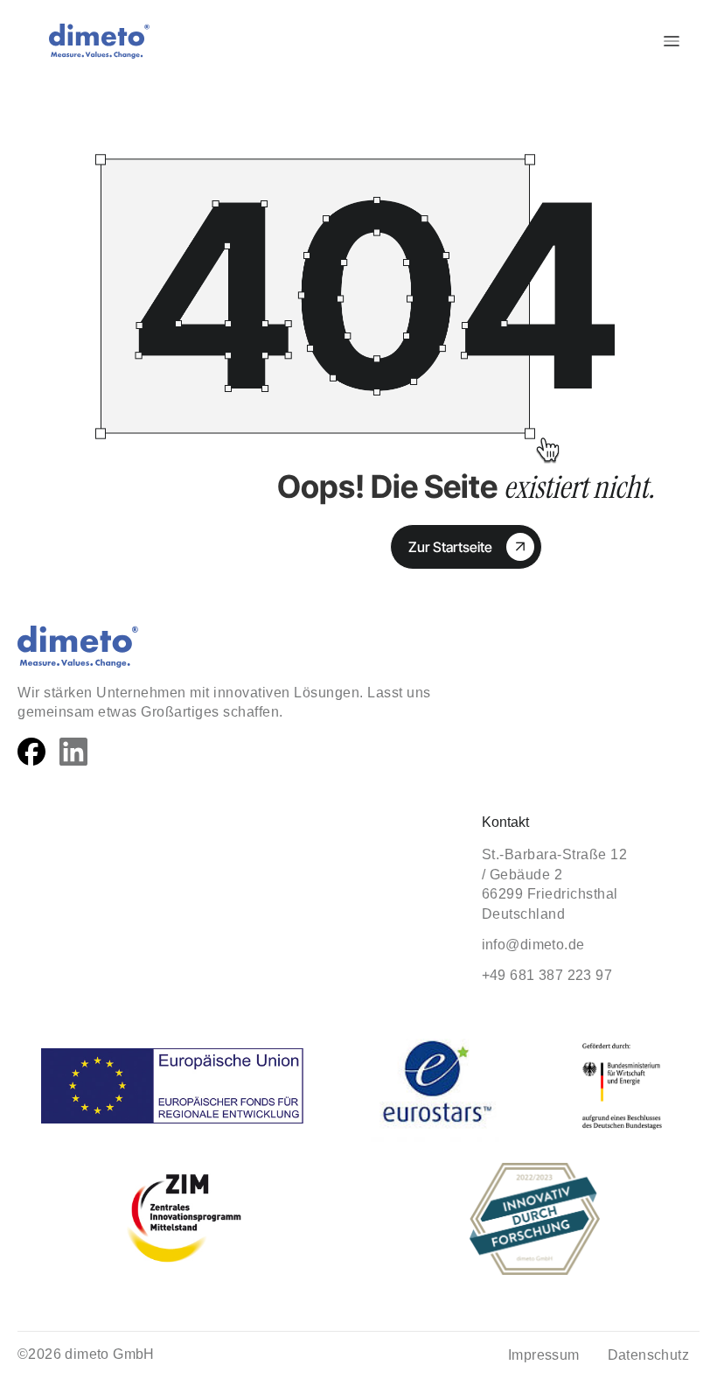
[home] (92, 41)
